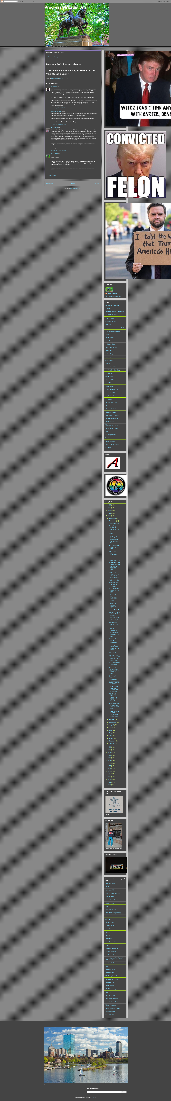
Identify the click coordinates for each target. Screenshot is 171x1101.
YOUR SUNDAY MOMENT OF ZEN (114, 547)
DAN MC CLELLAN (111, 896)
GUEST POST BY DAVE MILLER (114, 682)
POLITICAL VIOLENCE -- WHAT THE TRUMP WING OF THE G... (114, 697)
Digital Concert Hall (111, 900)
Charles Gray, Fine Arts (112, 893)
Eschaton (108, 341)
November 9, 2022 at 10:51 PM (58, 108)
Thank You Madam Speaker (112, 605)
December (112, 518)
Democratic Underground (113, 331)
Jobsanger (108, 357)
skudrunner (54, 86)
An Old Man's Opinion (112, 305)
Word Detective (110, 1011)
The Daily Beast (110, 969)
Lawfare (108, 363)
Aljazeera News (110, 883)
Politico (107, 932)
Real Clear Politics (111, 942)
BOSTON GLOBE (110, 315)
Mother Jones (109, 922)
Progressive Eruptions (65, 7)
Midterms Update (114, 620)
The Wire (108, 992)
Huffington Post (110, 344)
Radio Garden (109, 386)
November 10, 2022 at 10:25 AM (58, 150)
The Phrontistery (110, 989)
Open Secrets (109, 929)
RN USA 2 (108, 399)
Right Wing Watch (111, 396)
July (110, 727)
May (110, 733)
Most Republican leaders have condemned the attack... (114, 706)
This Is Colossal (110, 995)
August (111, 725)
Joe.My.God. (109, 360)
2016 (109, 760)
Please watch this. (114, 560)
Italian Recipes (110, 354)
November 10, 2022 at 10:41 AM (58, 172)
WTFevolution (109, 1014)
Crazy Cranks (109, 318)
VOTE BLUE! (113, 667)
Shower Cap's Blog (111, 402)
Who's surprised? (114, 523)
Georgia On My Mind (56, 111)
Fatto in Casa (109, 903)
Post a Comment (52, 175)
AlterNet (108, 887)
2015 (109, 763)
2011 (109, 774)
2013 (109, 768)
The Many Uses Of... (111, 976)
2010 (109, 777)
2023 (109, 513)
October (112, 719)
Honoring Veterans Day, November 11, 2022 (114, 647)
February (112, 741)
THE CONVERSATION (112, 415)
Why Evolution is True (112, 444)
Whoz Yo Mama (110, 441)
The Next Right (110, 982)
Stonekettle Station (111, 409)
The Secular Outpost (111, 425)
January (112, 743)
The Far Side (109, 972)
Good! (111, 533)
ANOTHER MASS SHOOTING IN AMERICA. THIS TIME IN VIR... (114, 566)
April (111, 735)
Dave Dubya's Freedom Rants (114, 328)
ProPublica (108, 383)
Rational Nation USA (111, 389)
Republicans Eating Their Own (113, 624)
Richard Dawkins (110, 951)
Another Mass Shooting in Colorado (113, 584)
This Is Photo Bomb (111, 998)
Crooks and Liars (110, 321)
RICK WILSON (110, 392)
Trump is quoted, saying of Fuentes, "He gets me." (114, 528)
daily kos (108, 324)
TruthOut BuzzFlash (111, 1002)
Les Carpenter (54, 127)
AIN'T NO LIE (113, 652)
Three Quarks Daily (111, 428)
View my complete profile (113, 296)
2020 (109, 750)
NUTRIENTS (109, 373)
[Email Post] (67, 78)
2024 (109, 510)
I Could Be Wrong (111, 347)
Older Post (96, 184)
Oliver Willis (109, 376)
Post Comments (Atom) (75, 188)
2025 (109, 508)
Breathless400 (109, 890)
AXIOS (107, 308)
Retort (107, 945)
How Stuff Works (110, 909)
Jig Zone (108, 919)
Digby (107, 334)
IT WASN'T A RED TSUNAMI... (114, 663)
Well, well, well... (114, 580)
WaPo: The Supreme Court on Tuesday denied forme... (114, 575)
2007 (109, 785)
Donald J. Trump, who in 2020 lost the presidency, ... (114, 614)
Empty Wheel (109, 337)
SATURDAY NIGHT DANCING (113, 553)
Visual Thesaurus (110, 1005)
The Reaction (109, 422)
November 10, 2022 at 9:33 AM (58, 124)
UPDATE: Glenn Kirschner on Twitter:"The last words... (114, 689)
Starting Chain (109, 963)
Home (73, 184)
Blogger (93, 1097)
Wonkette (108, 447)
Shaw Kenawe (54, 153)
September (113, 722)
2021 (109, 747)
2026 (109, 505)
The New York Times (111, 979)
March (111, 738)
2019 (109, 752)
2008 (109, 782)
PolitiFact (108, 935)
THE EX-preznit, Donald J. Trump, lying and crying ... (114, 713)
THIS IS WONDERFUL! (114, 629)
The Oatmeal (109, 985)
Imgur (107, 916)
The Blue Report (110, 412)
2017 (109, 758)
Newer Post (49, 184)
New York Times (110, 367)
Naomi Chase (109, 925)
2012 (109, 771)
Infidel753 (108, 350)
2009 (109, 779)
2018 (109, 755)
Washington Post (110, 434)
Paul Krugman (109, 379)
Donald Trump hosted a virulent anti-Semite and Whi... (113, 539)
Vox (106, 431)
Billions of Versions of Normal (114, 311)
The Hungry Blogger (111, 418)
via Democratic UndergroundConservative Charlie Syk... (114, 657)
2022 (109, 516)
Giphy (107, 906)
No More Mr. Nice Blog (112, 370)
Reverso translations (111, 948)
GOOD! (111, 601)
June (111, 730)
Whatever (108, 438)
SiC (106, 405)
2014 (109, 766)
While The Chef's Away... (113, 1008)
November (112, 521)
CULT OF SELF (114, 609)
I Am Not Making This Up (113, 912)
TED (106, 966)
